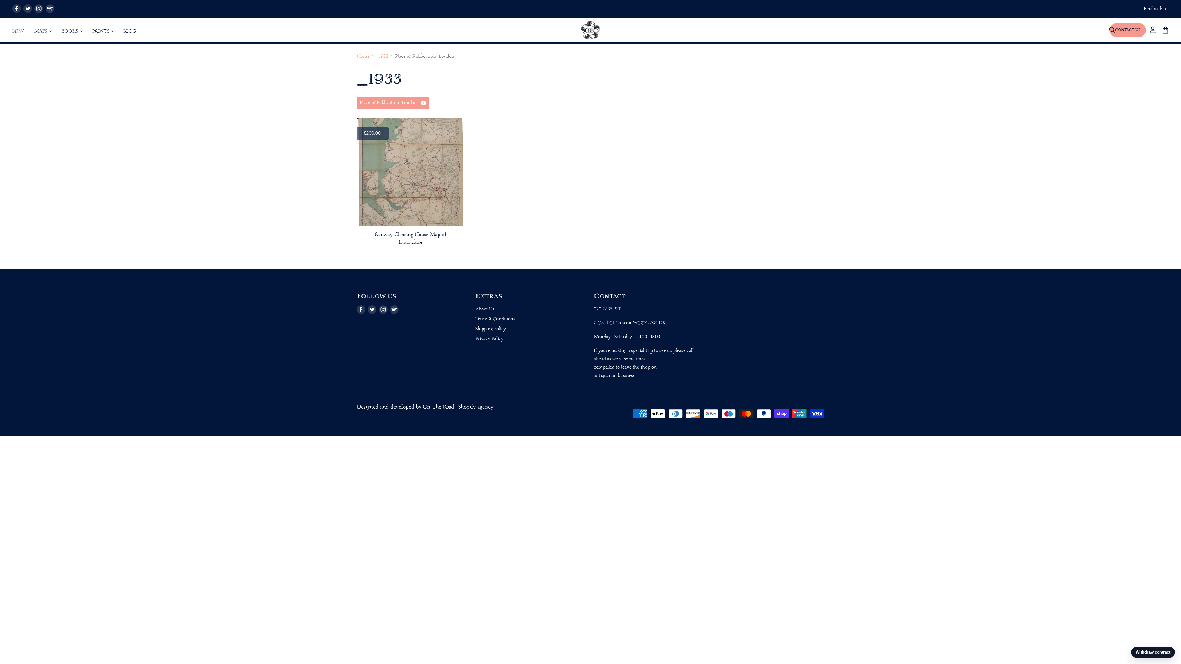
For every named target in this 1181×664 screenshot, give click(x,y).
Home (363, 56)
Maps (41, 31)
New (18, 31)
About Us (485, 309)
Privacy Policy (489, 338)
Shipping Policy (490, 328)
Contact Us (1127, 30)
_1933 (382, 56)
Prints (101, 31)
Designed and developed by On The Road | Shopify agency (425, 407)
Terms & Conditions (495, 319)
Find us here (1156, 9)
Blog (129, 31)
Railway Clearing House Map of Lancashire (411, 238)
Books (70, 31)
